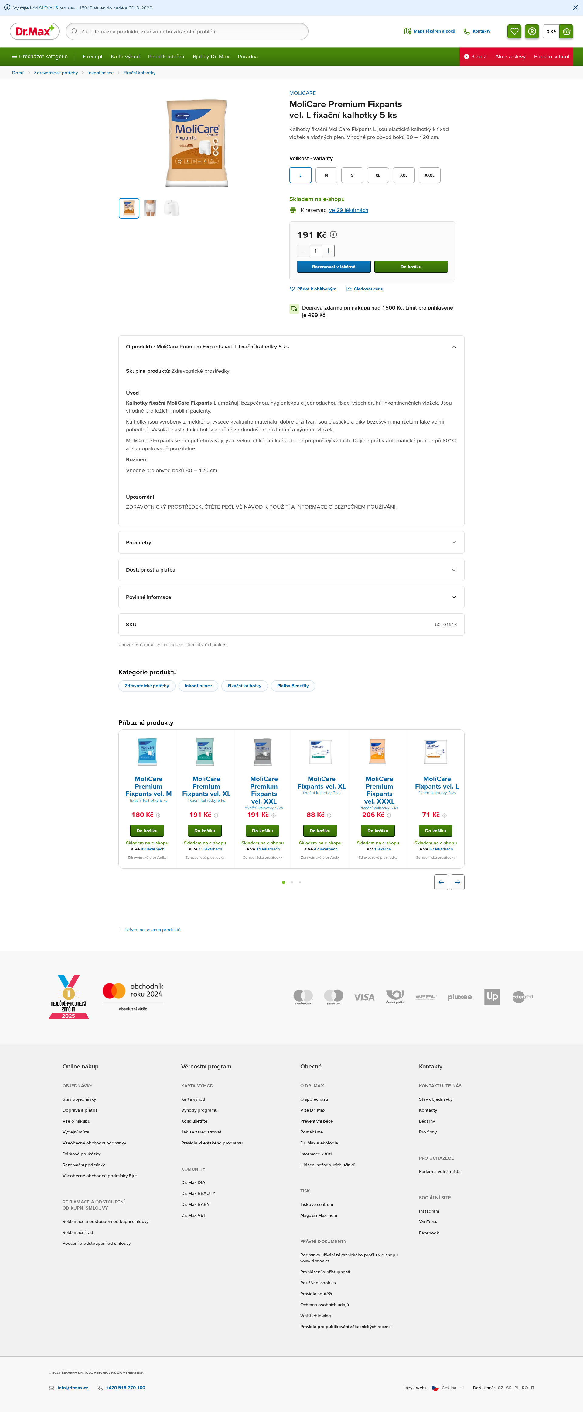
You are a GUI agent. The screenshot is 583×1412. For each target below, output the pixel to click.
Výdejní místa (76, 1131)
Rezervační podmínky (84, 1164)
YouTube (428, 1221)
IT (532, 1387)
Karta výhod (125, 56)
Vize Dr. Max (312, 1110)
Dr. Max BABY (195, 1204)
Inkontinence (198, 685)
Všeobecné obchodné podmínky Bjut (100, 1175)
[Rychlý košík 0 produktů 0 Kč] (566, 31)
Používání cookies (318, 1282)
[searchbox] (187, 31)
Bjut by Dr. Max (211, 56)
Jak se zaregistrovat (201, 1131)
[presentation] (147, 752)
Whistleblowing (315, 1315)
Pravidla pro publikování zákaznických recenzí (345, 1326)
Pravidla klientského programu (212, 1142)
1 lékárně (382, 849)
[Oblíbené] (514, 31)
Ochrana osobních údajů (324, 1304)
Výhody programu (199, 1110)
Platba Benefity (293, 685)
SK (508, 1387)
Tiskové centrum (316, 1204)
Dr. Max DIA (193, 1182)
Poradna (248, 56)
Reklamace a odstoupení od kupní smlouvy (105, 1221)
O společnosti (314, 1099)
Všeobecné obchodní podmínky (94, 1142)
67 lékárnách (441, 849)
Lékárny (427, 1120)
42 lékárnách (326, 849)
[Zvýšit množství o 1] (328, 251)
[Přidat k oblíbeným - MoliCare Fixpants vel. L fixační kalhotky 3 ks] (457, 737)
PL (516, 1387)
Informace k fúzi (316, 1153)
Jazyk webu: (416, 1387)
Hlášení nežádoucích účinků (327, 1164)
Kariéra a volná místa (440, 1171)
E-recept (92, 56)
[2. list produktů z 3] (292, 882)
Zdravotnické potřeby (147, 685)
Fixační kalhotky (244, 685)
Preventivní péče (316, 1120)
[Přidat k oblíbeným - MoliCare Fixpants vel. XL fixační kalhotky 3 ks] (342, 737)
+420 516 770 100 (125, 1387)
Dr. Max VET (193, 1215)
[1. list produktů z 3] (283, 882)
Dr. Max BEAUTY (198, 1193)
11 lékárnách (268, 849)
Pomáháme (311, 1131)
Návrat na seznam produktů (152, 929)
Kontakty (428, 1110)
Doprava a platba (80, 1110)
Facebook (429, 1232)
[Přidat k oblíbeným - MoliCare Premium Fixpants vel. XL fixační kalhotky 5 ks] (226, 737)
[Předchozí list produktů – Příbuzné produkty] (441, 882)
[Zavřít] (575, 8)
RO (525, 1387)
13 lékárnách (210, 849)
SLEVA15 (48, 7)
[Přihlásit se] (532, 31)
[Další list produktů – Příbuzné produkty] (458, 882)
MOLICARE (302, 93)
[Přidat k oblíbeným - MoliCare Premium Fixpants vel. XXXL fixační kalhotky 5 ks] (399, 737)
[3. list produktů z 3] (300, 882)
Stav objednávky (79, 1099)
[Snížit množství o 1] (303, 251)
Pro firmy (428, 1131)
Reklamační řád (78, 1232)
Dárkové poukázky (81, 1153)
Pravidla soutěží (316, 1293)
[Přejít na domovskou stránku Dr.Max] (35, 31)
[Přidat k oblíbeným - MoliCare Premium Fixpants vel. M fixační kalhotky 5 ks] (169, 737)
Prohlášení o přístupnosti (325, 1271)
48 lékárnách (153, 849)
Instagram (429, 1210)
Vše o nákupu (76, 1120)
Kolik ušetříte (194, 1120)
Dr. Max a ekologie (319, 1142)
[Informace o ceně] (333, 234)
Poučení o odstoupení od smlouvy (97, 1243)
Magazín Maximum (318, 1215)
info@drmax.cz (73, 1387)
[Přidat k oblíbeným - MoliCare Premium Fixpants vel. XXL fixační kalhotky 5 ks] (284, 737)
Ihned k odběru (166, 56)
